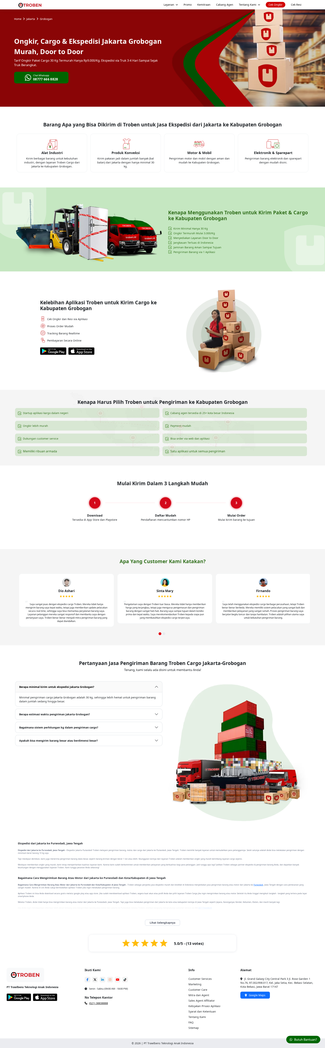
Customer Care (197, 989)
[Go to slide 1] (160, 633)
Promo (188, 4)
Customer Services (200, 979)
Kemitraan (203, 4)
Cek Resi (296, 4)
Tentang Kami (247, 4)
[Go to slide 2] (163, 633)
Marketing (194, 984)
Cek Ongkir (275, 4)
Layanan (169, 4)
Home (17, 19)
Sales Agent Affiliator (201, 1000)
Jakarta (30, 19)
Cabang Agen (224, 4)
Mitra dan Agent (198, 995)
